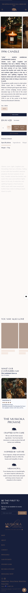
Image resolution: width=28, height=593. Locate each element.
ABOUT (3, 540)
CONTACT (4, 550)
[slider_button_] (13, 47)
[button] (19, 128)
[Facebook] (5, 579)
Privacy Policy (5, 583)
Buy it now (14, 133)
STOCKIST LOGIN (6, 564)
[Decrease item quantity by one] (9, 129)
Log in (2, 586)
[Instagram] (2, 579)
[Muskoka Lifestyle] (14, 9)
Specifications (6, 142)
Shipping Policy (5, 581)
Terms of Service (14, 581)
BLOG (3, 545)
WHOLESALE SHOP (7, 574)
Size (4, 105)
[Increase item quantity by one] (9, 127)
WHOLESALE (5, 555)
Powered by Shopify (6, 589)
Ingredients (17, 142)
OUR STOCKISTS (6, 559)
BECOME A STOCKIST (7, 569)
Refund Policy (22, 581)
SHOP (3, 535)
